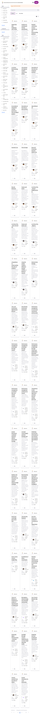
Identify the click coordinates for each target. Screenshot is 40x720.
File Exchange (25, 147)
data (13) (4, 110)
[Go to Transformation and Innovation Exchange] (13, 2)
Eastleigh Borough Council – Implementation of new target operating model (25, 639)
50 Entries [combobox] (12, 710)
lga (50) (4, 48)
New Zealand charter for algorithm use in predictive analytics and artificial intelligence (35, 479)
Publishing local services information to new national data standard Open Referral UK (35, 436)
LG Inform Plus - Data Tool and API (15, 225)
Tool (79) (4, 14)
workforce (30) (5, 64)
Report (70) (5, 12)
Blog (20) (4, 8)
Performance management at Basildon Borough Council (25, 347)
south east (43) (5, 51)
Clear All (3, 25)
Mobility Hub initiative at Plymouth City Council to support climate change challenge (15, 479)
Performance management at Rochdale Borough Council (15, 347)
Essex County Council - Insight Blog (15, 558)
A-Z (16, 13)
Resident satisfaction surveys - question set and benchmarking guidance (35, 29)
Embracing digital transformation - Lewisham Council (15, 637)
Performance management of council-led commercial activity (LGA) (35, 309)
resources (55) (5, 46)
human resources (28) (5, 73)
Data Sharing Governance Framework (24, 308)
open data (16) (5, 101)
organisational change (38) (5, 55)
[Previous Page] (12, 712)
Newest (13, 13)
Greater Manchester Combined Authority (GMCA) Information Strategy (14, 436)
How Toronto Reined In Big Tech (34, 599)
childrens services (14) (5, 107)
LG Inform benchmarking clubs (15, 69)
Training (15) (5, 22)
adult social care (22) (5, 80)
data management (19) (5, 86)
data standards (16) (5, 99)
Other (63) (5, 20)
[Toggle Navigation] (33, 2)
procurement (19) (5, 90)
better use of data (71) (5, 42)
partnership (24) (5, 77)
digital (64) (5, 44)
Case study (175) (5, 17)
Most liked (21, 13)
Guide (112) (5, 10)
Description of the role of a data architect (25, 107)
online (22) (5, 82)
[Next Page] (28, 712)
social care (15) (5, 104)
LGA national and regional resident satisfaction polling (24, 70)
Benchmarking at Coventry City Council (25, 476)
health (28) (5, 70)
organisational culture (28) (5, 68)
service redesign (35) (5, 58)
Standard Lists (15, 147)
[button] (5, 6)
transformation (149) (5, 38)
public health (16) (5, 95)
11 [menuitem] (26, 712)
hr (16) (4, 92)
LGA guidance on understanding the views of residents (15, 265)
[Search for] (38, 10)
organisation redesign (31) (5, 61)
